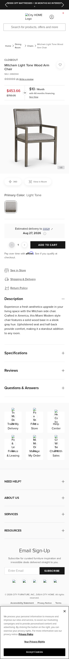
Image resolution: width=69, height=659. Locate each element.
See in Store (18, 270)
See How (33, 97)
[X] (34, 581)
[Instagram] (14, 581)
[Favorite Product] (60, 65)
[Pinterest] (44, 581)
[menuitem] (5, 17)
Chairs (30, 46)
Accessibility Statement (22, 603)
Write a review (26, 79)
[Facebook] (24, 581)
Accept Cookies (34, 652)
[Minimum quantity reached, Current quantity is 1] (12, 245)
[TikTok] (55, 581)
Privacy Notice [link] (45, 603)
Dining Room (18, 46)
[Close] (65, 611)
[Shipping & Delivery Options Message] (43, 233)
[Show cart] (63, 17)
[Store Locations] (17, 17)
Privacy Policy (26, 634)
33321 (46, 229)
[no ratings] (9, 79)
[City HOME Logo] (34, 17)
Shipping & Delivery (23, 279)
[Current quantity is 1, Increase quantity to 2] (24, 245)
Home (8, 46)
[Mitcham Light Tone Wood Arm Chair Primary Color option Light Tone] (10, 207)
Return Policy (19, 288)
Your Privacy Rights (34, 641)
